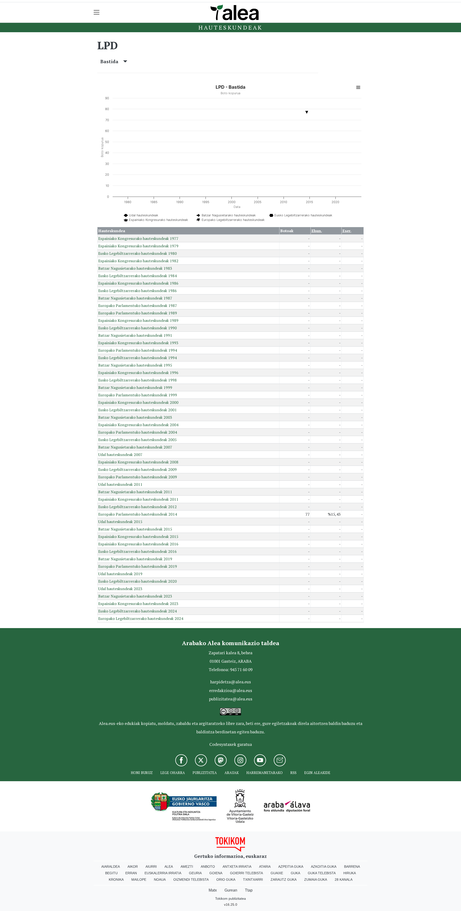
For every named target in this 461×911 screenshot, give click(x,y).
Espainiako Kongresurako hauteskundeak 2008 (138, 462)
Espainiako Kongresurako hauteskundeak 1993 (138, 342)
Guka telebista (322, 873)
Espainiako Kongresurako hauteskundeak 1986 (138, 283)
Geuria (195, 873)
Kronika (116, 879)
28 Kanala (343, 879)
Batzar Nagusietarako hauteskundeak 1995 (135, 365)
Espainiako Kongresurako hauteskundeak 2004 (138, 424)
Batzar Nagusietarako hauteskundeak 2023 (135, 596)
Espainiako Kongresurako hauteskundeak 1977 (138, 238)
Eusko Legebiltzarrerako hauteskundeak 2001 (137, 409)
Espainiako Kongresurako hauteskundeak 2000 (138, 402)
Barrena (352, 866)
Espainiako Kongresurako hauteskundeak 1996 (138, 372)
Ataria (265, 866)
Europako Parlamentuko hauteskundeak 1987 (137, 305)
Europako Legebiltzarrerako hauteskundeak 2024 (140, 618)
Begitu (111, 873)
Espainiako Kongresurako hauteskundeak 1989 (138, 320)
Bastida (111, 61)
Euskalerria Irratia (163, 873)
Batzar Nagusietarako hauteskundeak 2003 (135, 417)
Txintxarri (253, 879)
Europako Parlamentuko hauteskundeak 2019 (137, 566)
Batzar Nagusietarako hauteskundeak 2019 (135, 559)
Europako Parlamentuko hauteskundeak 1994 (137, 350)
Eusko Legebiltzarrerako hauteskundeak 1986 (137, 290)
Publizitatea (205, 772)
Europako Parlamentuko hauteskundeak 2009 (137, 477)
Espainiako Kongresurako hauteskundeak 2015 (138, 536)
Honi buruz (142, 772)
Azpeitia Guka (290, 866)
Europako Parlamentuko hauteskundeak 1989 (137, 313)
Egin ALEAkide (317, 772)
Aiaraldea (110, 866)
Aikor (132, 866)
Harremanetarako (264, 772)
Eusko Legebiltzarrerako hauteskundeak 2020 (137, 581)
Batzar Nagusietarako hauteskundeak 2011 (135, 491)
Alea (168, 866)
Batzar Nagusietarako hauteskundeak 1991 (135, 335)
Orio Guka (225, 879)
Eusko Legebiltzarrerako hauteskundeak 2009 (137, 469)
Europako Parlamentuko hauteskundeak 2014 (137, 514)
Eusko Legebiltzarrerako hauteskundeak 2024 (137, 611)
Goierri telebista (246, 873)
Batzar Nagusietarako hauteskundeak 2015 (135, 529)
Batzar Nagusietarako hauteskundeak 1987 (135, 298)
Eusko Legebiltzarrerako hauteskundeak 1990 (137, 328)
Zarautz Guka (284, 879)
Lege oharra (172, 772)
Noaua (160, 879)
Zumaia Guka (315, 879)
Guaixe (277, 873)
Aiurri (151, 866)
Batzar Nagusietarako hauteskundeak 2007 (135, 447)
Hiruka (349, 873)
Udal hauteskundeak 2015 (120, 521)
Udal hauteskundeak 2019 (120, 573)
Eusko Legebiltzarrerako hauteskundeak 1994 (137, 357)
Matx (213, 890)
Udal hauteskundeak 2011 (120, 484)
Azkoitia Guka (323, 866)
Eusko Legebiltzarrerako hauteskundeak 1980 (137, 253)
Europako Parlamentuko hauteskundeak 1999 (137, 395)
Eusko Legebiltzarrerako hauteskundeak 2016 (137, 551)
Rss (293, 772)
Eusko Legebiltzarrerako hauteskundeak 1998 (137, 380)
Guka (295, 873)
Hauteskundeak (230, 27)
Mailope (138, 879)
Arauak (231, 772)
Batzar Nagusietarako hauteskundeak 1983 (135, 268)
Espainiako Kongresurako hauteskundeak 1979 (138, 246)
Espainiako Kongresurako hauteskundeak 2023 (138, 603)
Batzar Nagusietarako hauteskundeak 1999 (135, 387)
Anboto (208, 866)
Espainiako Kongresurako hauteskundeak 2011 (138, 499)
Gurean (230, 890)
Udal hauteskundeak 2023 (120, 588)
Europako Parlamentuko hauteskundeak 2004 (137, 432)
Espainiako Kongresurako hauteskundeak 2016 (138, 544)
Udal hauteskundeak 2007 (120, 454)
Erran (131, 873)
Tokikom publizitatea (230, 898)
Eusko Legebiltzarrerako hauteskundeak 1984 (137, 275)
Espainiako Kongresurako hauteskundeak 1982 (138, 260)
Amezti (187, 866)
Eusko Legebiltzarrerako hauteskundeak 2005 (137, 439)
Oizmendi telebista (191, 879)
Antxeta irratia (237, 866)
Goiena (215, 873)
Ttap (249, 890)
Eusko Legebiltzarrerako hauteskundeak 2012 (137, 506)
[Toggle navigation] (96, 12)
